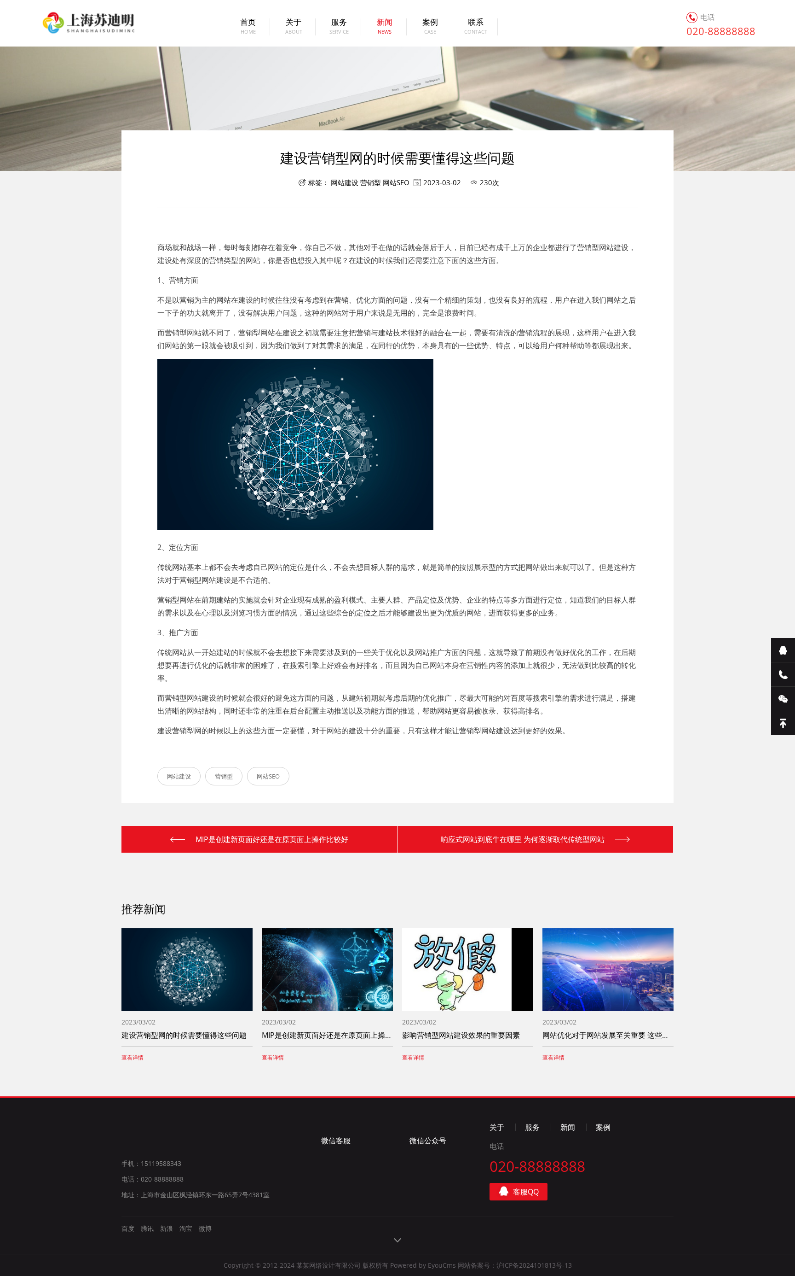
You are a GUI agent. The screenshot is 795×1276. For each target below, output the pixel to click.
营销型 (370, 182)
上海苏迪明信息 (77, 23)
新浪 (166, 1228)
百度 (127, 1228)
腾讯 (147, 1228)
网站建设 (344, 182)
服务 (339, 26)
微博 (205, 1228)
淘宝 (185, 1228)
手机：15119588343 (151, 1163)
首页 (248, 26)
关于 (293, 26)
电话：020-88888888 (152, 1179)
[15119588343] (783, 674)
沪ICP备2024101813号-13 (534, 1265)
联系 (475, 26)
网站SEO (396, 182)
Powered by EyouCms (422, 1265)
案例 (430, 26)
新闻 (384, 26)
